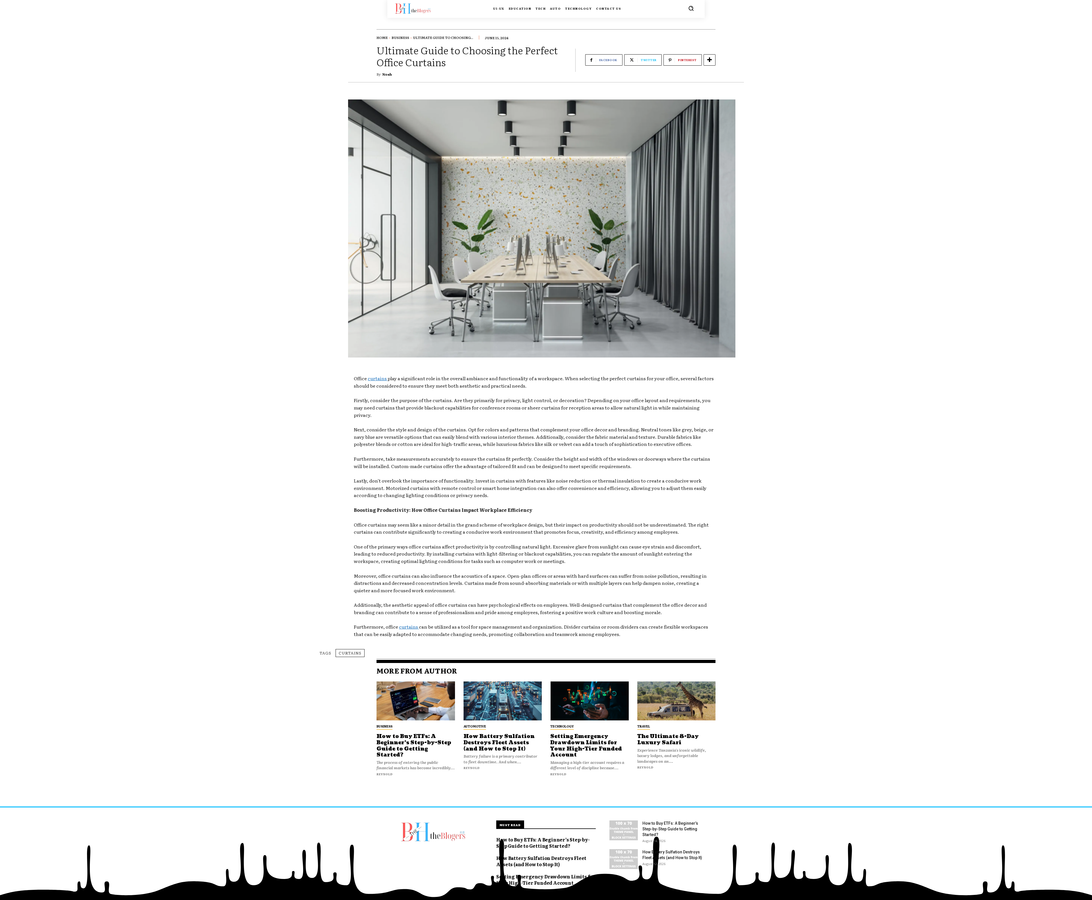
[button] (691, 8)
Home (382, 37)
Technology (562, 726)
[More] (709, 60)
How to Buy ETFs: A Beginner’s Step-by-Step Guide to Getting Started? (414, 745)
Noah (387, 74)
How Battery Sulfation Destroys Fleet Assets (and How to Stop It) (499, 742)
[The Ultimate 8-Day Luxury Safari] (676, 701)
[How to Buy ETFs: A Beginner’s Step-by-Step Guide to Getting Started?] (416, 701)
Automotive (475, 726)
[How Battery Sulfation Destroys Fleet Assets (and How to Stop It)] (503, 701)
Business (400, 37)
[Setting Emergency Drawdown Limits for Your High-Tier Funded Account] (589, 701)
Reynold (385, 774)
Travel (643, 726)
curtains (350, 653)
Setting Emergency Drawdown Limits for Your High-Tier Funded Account (586, 745)
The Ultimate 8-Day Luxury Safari (668, 739)
